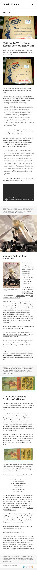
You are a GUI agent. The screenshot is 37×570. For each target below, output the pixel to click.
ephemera (10, 211)
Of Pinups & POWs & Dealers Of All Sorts (14, 398)
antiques (19, 558)
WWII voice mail (16, 52)
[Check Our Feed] (32, 566)
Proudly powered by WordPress (10, 565)
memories (22, 211)
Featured (25, 208)
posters (5, 371)
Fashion (25, 367)
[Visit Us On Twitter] (23, 566)
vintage (9, 212)
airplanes (19, 368)
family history (11, 559)
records (5, 212)
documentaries (24, 209)
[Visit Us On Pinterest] (29, 566)
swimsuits (13, 371)
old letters (28, 211)
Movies (4, 209)
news (24, 370)
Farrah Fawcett (26, 291)
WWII (12, 212)
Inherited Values (11, 4)
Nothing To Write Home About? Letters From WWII (18, 44)
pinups (28, 370)
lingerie (21, 370)
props (8, 371)
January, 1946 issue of (21, 96)
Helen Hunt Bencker (9, 312)
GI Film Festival (25, 178)
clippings (5, 370)
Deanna (15, 208)
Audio (20, 208)
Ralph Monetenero (24, 312)
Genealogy (30, 208)
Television (29, 367)
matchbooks (19, 559)
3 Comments (20, 212)
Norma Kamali (20, 295)
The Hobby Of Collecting (9, 368)
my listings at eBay (10, 510)
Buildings (24, 556)
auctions (25, 368)
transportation (20, 371)
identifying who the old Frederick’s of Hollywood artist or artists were (18, 320)
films (14, 211)
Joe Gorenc (17, 501)
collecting (17, 209)
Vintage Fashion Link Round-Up (15, 257)
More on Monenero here (10, 314)
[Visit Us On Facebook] (26, 566)
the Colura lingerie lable (14, 316)
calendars (29, 368)
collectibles (12, 209)
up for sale (30, 507)
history (17, 211)
